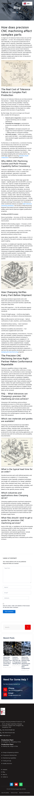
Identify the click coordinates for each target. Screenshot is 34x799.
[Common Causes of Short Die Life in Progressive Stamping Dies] (17, 649)
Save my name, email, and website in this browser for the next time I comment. (16, 606)
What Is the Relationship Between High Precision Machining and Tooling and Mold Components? (26, 663)
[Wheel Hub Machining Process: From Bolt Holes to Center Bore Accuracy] (7, 649)
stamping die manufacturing (9, 352)
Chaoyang (6, 3)
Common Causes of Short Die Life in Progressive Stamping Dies (16, 660)
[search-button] (28, 627)
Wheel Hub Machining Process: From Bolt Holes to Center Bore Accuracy (7, 661)
